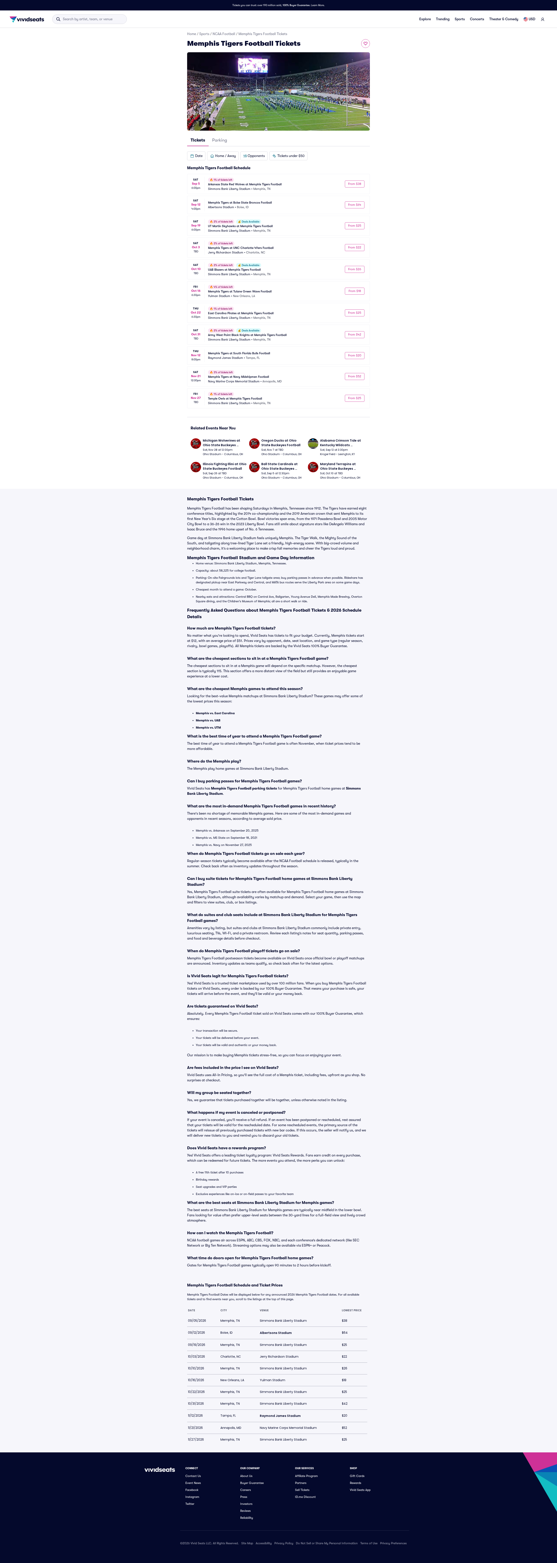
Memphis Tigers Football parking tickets (244, 788)
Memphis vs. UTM (208, 727)
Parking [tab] (219, 140)
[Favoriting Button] (365, 43)
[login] (542, 19)
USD (532, 19)
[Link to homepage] (28, 19)
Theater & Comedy (503, 19)
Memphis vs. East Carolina (215, 713)
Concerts (477, 19)
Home (191, 34)
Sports (460, 19)
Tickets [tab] (198, 140)
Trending (443, 19)
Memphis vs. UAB (208, 720)
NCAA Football (224, 34)
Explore (425, 19)
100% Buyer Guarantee (296, 5)
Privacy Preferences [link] (393, 1543)
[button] (196, 156)
